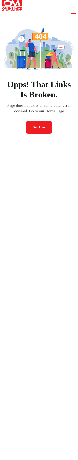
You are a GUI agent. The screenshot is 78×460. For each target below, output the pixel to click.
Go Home (39, 127)
